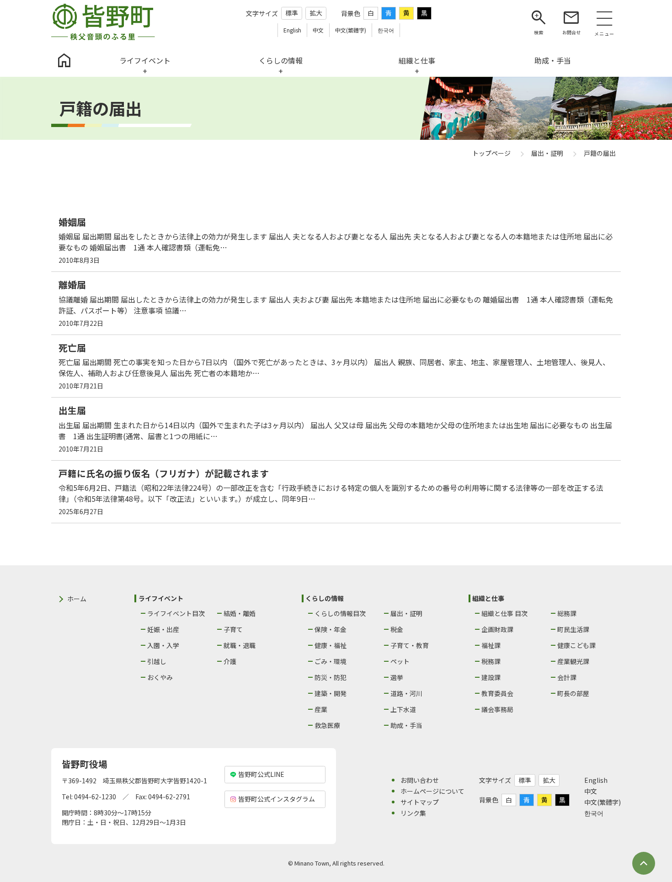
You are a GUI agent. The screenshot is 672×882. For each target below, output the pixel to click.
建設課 (491, 677)
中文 (590, 791)
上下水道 (403, 709)
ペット (400, 661)
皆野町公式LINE (261, 774)
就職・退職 (240, 645)
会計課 (566, 677)
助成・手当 (406, 725)
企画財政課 (497, 629)
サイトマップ (419, 802)
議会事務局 (497, 709)
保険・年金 (331, 629)
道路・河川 (406, 693)
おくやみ (160, 677)
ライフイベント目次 (176, 613)
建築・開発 (331, 693)
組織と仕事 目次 (504, 613)
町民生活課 (573, 629)
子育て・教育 (409, 645)
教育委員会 (497, 693)
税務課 (491, 661)
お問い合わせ (419, 780)
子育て (233, 629)
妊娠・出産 (163, 629)
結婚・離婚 (240, 613)
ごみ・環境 (331, 661)
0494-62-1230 (95, 796)
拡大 (315, 12)
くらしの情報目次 (340, 613)
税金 (396, 629)
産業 (321, 709)
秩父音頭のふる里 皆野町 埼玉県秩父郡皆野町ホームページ (103, 22)
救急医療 (327, 725)
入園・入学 (163, 645)
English (596, 780)
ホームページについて (432, 791)
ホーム (76, 598)
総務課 (566, 613)
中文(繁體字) (602, 802)
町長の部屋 (573, 693)
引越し (156, 661)
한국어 (593, 813)
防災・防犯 (331, 677)
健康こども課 (576, 645)
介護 (230, 661)
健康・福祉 (331, 645)
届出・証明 (406, 613)
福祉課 (491, 645)
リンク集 (413, 813)
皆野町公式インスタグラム (276, 798)
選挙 (396, 677)
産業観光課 (573, 661)
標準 (291, 12)
